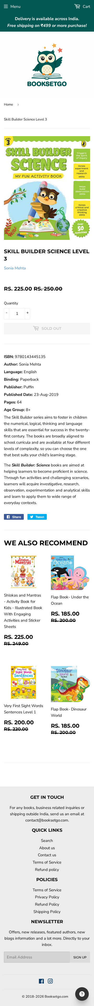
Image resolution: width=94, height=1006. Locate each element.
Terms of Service (47, 862)
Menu (15, 6)
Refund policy (47, 869)
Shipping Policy (47, 911)
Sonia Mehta (15, 268)
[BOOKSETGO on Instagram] (50, 982)
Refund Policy (47, 904)
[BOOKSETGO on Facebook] (41, 982)
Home (8, 104)
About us (47, 848)
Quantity (11, 303)
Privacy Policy (47, 897)
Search (47, 840)
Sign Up (80, 957)
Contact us (47, 855)
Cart (86, 6)
